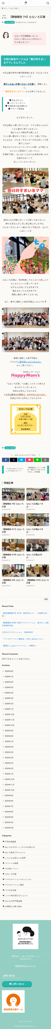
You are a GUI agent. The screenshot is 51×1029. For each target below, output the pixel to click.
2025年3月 (9, 763)
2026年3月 (9, 698)
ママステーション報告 (14, 884)
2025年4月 (9, 757)
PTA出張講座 (10, 841)
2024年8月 (9, 800)
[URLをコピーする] (45, 460)
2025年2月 (9, 768)
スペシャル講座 (11, 863)
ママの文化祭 (10, 890)
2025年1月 (9, 773)
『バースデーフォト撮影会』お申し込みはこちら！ (23, 638)
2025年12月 (9, 714)
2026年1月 (9, 709)
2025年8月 (9, 736)
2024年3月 (9, 827)
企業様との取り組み (13, 906)
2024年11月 (9, 784)
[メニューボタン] (3, 3)
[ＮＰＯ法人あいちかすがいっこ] (25, 3)
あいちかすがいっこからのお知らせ (20, 847)
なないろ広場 (9, 22)
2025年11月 (9, 719)
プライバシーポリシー (25, 1021)
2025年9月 (9, 730)
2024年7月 (9, 806)
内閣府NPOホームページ (25, 966)
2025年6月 (9, 746)
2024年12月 (9, 779)
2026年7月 (9, 676)
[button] (5, 460)
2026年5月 (9, 687)
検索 (46, 599)
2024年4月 (9, 822)
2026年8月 (9, 671)
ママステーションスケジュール (18, 879)
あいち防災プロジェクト (15, 852)
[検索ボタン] (48, 3)
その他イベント (11, 868)
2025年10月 (9, 725)
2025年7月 (9, 741)
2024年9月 (9, 795)
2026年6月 (9, 682)
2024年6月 (9, 811)
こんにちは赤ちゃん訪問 (15, 857)
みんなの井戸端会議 (13, 901)
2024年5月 (9, 817)
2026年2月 (9, 703)
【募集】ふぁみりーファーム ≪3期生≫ (20, 645)
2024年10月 (9, 790)
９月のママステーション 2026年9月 (17, 632)
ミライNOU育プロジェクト (16, 895)
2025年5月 (9, 752)
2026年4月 (9, 692)
